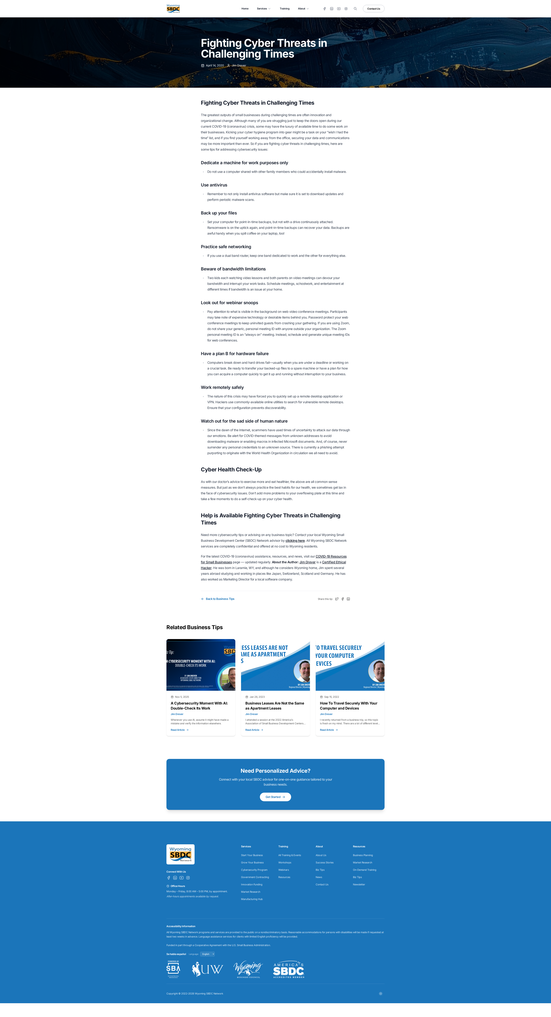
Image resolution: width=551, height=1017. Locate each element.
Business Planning (363, 855)
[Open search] (355, 8)
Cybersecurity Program (254, 869)
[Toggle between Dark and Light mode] (381, 993)
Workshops (284, 862)
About (301, 8)
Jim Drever (307, 562)
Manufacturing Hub (252, 899)
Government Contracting (255, 877)
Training (284, 8)
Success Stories (325, 862)
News (319, 877)
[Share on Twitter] (337, 599)
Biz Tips (320, 869)
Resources (284, 877)
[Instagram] (346, 8)
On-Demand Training (364, 869)
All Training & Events (289, 855)
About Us (321, 855)
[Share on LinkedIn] (348, 599)
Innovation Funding (251, 884)
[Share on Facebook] (342, 599)
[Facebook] (324, 8)
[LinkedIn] (331, 8)
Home (244, 8)
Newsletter (359, 884)
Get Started (273, 797)
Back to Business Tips (220, 599)
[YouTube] (339, 8)
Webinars (283, 869)
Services (262, 8)
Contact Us (373, 8)
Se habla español (176, 954)
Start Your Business (252, 855)
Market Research (250, 891)
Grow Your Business (252, 862)
